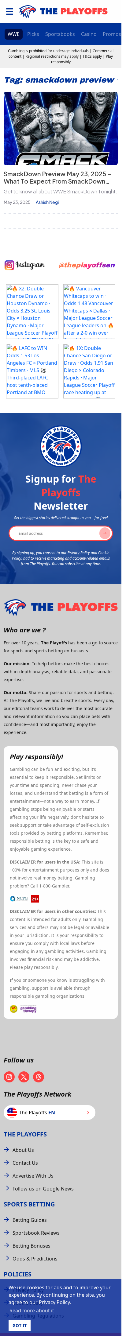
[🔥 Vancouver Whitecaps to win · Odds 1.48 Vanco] (89, 311)
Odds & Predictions (35, 1258)
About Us (23, 1150)
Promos (112, 34)
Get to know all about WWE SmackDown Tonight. (60, 191)
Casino (89, 34)
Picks (33, 34)
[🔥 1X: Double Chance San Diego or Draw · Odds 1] (89, 371)
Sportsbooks (60, 34)
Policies (17, 1274)
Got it (20, 1325)
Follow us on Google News (43, 1188)
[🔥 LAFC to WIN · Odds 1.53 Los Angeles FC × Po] (32, 371)
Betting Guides (30, 1220)
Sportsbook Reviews (36, 1232)
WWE (14, 34)
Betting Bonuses (31, 1245)
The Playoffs (25, 1134)
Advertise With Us (33, 1175)
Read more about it (31, 1310)
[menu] (10, 11)
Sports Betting (29, 1204)
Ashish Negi (47, 202)
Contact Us (25, 1162)
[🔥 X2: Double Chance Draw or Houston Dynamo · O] (32, 311)
